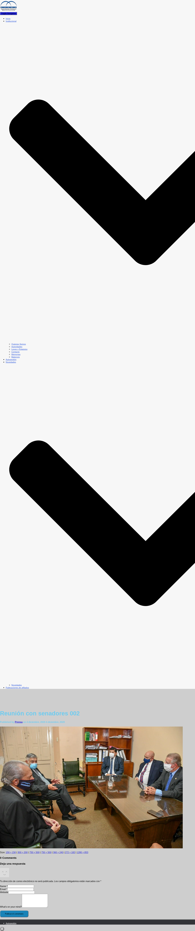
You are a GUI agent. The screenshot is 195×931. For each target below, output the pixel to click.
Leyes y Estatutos (19, 349)
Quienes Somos (18, 344)
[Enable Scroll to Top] (2, 929)
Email (3, 889)
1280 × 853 (82, 852)
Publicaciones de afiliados (17, 687)
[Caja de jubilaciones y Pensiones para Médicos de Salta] (8, 10)
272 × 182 (70, 852)
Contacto (15, 352)
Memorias (15, 354)
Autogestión (11, 359)
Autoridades (16, 347)
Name (4, 886)
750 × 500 (34, 852)
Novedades (16, 685)
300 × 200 (23, 852)
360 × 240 (58, 852)
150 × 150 (11, 852)
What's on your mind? (11, 907)
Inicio (8, 18)
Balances (15, 357)
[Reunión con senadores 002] (91, 847)
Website (4, 892)
